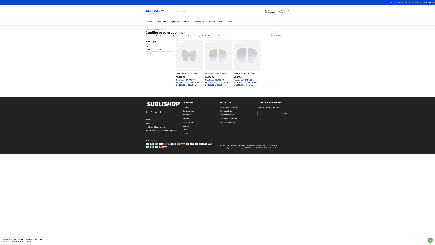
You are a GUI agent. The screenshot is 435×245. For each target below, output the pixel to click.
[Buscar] (235, 11)
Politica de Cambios (227, 115)
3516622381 (150, 123)
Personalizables (198, 22)
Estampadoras (161, 22)
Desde (148, 49)
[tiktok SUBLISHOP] (160, 112)
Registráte (271, 12)
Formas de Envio (226, 111)
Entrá (270, 11)
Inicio (147, 29)
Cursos (229, 22)
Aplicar (170, 53)
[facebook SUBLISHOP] (151, 112)
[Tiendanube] (228, 148)
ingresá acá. (257, 145)
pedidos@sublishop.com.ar (155, 127)
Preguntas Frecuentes (228, 107)
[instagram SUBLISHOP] (146, 112)
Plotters (186, 22)
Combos (149, 22)
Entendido (29, 241)
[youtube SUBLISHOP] (156, 112)
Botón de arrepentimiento (270, 145)
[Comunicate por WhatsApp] (430, 240)
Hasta (159, 49)
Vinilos (221, 22)
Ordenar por (275, 32)
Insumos (212, 22)
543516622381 (151, 120)
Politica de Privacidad (228, 122)
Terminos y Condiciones (228, 119)
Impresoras (175, 22)
